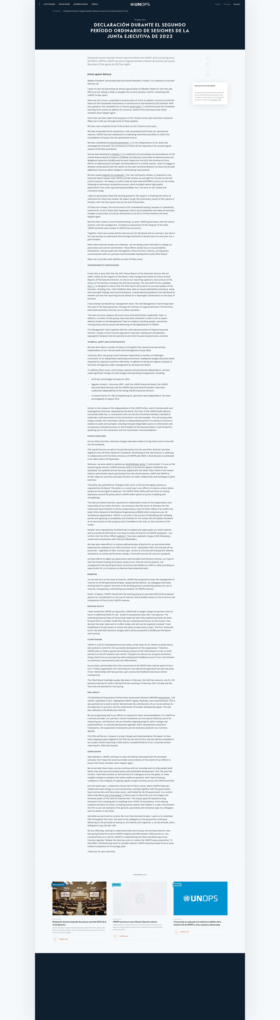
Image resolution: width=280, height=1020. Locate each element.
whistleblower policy (135, 464)
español (237, 4)
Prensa (95, 4)
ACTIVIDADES (49, 4)
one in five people (112, 795)
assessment (164, 697)
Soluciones (64, 4)
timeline (115, 154)
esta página (214, 100)
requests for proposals (113, 175)
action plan (135, 106)
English (218, 4)
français (227, 4)
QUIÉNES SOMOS (81, 4)
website (121, 536)
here (90, 286)
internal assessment (119, 142)
